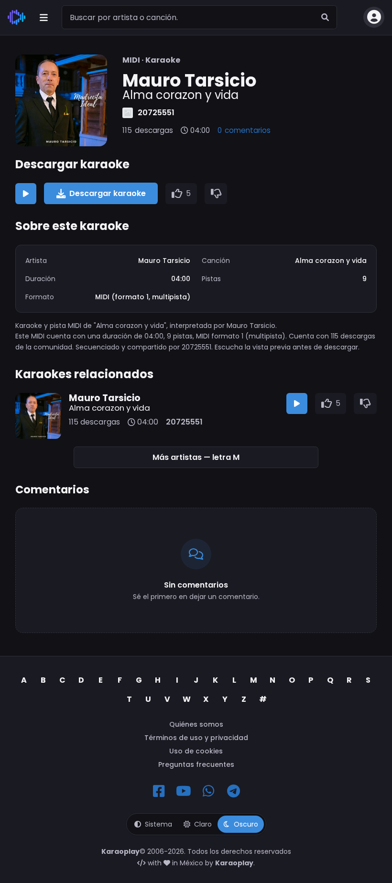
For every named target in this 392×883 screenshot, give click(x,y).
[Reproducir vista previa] (25, 193)
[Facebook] (158, 791)
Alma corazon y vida (109, 408)
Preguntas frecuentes (196, 764)
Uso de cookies (196, 751)
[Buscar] (325, 17)
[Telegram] (233, 791)
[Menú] (43, 17)
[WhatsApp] (208, 791)
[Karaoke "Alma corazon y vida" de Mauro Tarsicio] (61, 100)
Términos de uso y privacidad (196, 737)
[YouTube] (183, 791)
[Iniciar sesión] (373, 17)
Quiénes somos (196, 724)
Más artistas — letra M (196, 457)
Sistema (158, 824)
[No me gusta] (216, 193)
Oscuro (246, 824)
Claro (203, 824)
